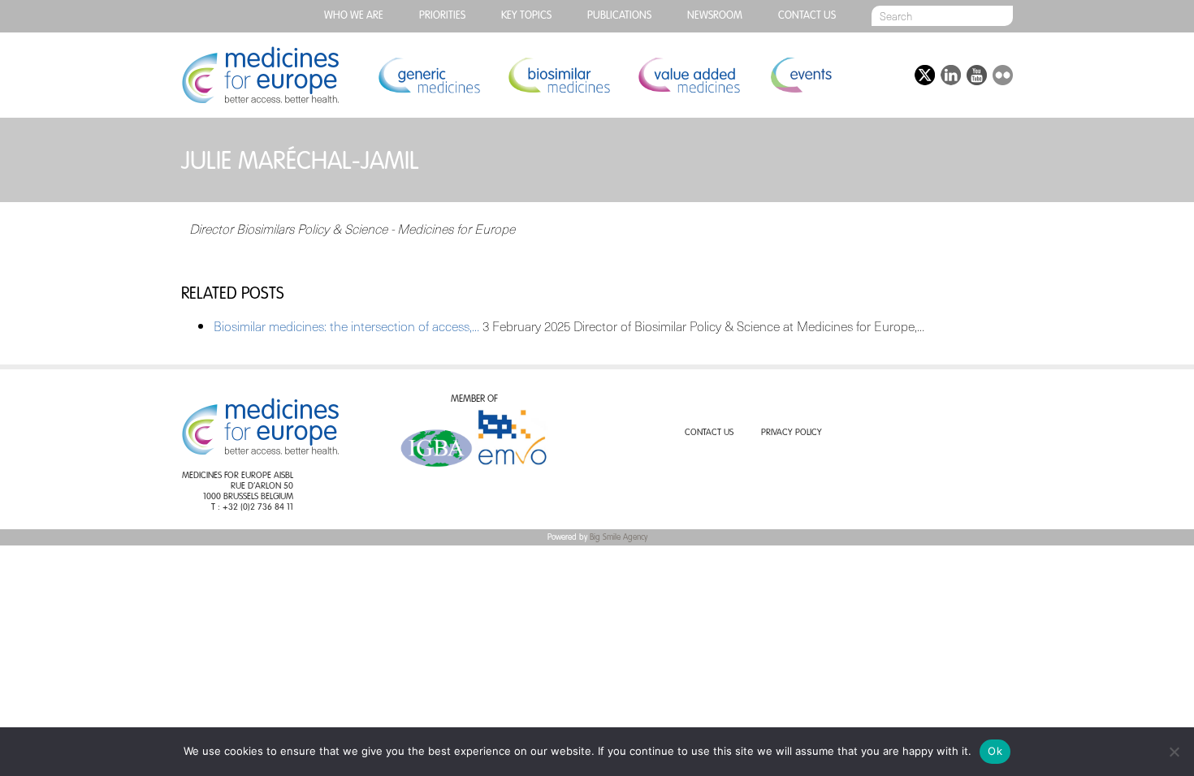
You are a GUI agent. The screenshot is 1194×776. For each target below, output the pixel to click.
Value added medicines (689, 75)
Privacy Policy (791, 433)
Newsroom (714, 16)
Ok (995, 750)
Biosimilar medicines (559, 75)
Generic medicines (429, 75)
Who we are (353, 16)
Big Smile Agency (618, 537)
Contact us (807, 16)
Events (800, 75)
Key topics (526, 16)
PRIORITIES (442, 16)
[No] (1174, 752)
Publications (619, 16)
